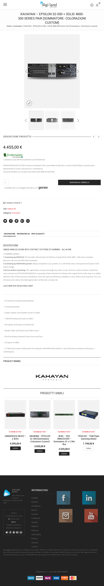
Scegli (15, 448)
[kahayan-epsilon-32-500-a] (52, 71)
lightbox (29, 103)
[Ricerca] (92, 5)
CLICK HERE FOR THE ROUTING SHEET (18, 286)
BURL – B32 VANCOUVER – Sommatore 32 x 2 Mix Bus (64, 440)
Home (9, 26)
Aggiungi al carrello (79, 182)
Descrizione (9, 234)
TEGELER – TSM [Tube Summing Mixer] (88, 437)
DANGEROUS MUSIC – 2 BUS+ (15, 437)
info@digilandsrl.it (14, 525)
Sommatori (17, 26)
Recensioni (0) (23, 234)
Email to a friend (13, 203)
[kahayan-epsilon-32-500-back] (68, 120)
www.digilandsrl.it (14, 528)
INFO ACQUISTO (37, 234)
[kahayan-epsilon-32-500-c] (52, 120)
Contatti (34, 498)
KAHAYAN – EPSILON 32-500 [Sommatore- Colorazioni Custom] (40, 439)
